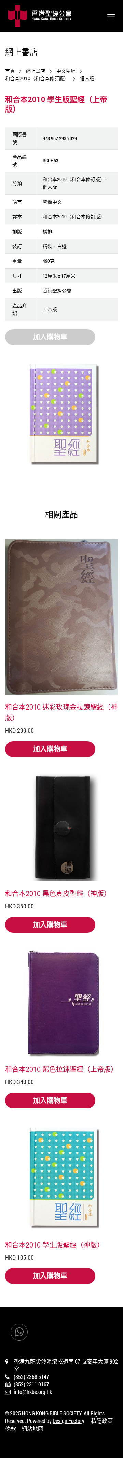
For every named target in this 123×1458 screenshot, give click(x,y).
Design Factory (68, 1420)
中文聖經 (66, 71)
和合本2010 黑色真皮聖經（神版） (58, 893)
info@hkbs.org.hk (33, 1391)
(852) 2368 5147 (31, 1376)
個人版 (87, 78)
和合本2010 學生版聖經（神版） (54, 1244)
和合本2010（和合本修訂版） (37, 78)
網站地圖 (32, 1428)
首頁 (10, 71)
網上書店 (35, 71)
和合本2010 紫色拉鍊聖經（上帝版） (61, 1069)
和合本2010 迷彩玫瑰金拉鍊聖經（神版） (61, 712)
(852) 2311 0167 (31, 1384)
